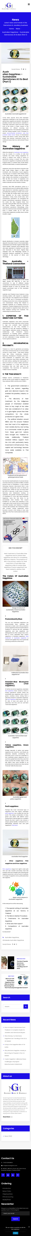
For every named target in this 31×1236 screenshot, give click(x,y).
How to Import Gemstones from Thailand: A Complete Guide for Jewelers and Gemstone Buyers (15, 1029)
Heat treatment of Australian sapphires (16, 637)
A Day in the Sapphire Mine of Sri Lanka (15, 1046)
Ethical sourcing (8, 1197)
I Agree (15, 1233)
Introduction (7, 1188)
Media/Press (7, 1200)
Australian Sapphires (12, 937)
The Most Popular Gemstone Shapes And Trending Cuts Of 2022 (22, 964)
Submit (15, 1219)
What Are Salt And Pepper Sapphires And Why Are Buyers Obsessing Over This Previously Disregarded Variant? (16, 983)
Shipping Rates (8, 1194)
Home (11, 29)
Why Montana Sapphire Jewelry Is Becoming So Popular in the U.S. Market (15, 1053)
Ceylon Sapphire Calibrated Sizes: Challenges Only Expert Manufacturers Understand (15, 1061)
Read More (7, 1117)
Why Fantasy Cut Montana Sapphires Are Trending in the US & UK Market (16, 1038)
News (18, 29)
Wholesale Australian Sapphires (13, 940)
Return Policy (7, 1191)
